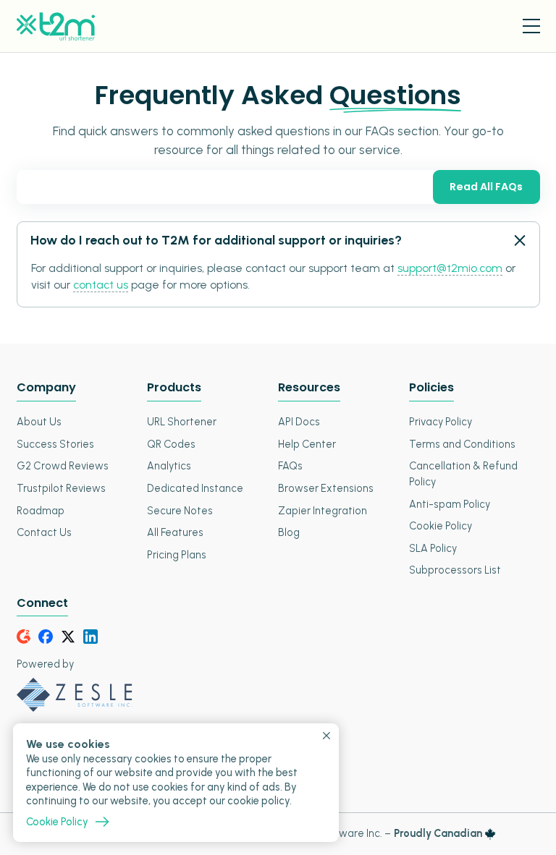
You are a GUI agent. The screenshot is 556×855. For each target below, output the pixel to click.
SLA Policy (433, 548)
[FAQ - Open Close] (518, 241)
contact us (100, 285)
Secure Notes (180, 510)
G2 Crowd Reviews (63, 465)
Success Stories (55, 444)
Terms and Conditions (462, 444)
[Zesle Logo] (278, 694)
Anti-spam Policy (449, 504)
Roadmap (40, 510)
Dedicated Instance (195, 488)
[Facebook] (45, 636)
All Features (175, 532)
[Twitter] (68, 636)
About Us (39, 421)
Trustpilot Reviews (61, 488)
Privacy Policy (440, 421)
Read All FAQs (486, 186)
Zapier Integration (322, 510)
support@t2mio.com (449, 268)
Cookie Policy (440, 525)
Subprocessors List (455, 570)
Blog (289, 532)
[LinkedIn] (90, 636)
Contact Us (44, 532)
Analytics (169, 465)
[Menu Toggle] (531, 26)
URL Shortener (181, 421)
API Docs (299, 421)
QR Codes (171, 444)
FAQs (290, 465)
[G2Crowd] (24, 636)
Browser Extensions (326, 488)
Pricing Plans (176, 554)
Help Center (307, 444)
